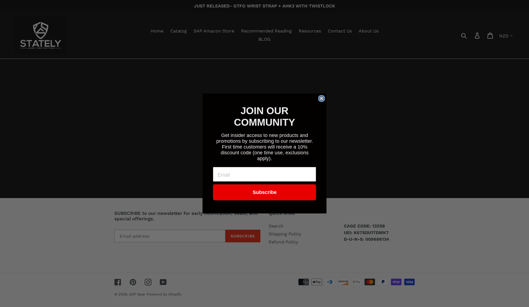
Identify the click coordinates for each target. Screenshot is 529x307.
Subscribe (265, 192)
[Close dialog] (321, 98)
